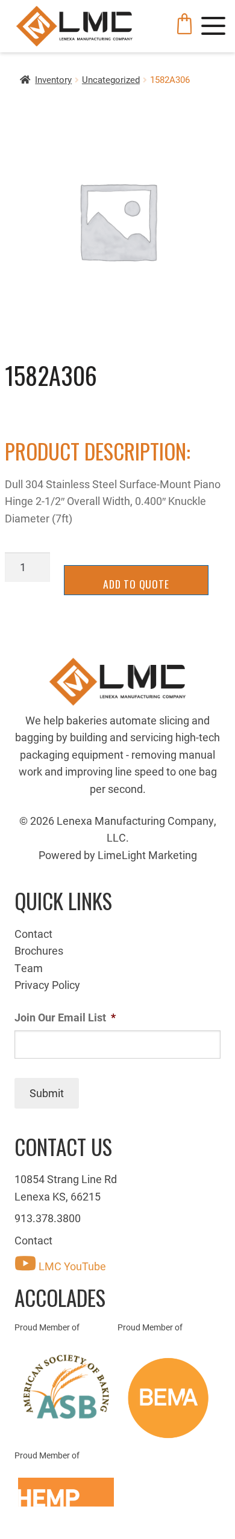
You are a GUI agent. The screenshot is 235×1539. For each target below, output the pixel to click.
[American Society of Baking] (66, 1387)
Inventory (53, 79)
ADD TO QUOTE (136, 584)
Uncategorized (111, 79)
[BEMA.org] (169, 1398)
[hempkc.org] (66, 1492)
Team (28, 968)
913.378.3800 (47, 1218)
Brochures (38, 950)
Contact (33, 933)
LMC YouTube (71, 1266)
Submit (47, 1093)
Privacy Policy (47, 985)
